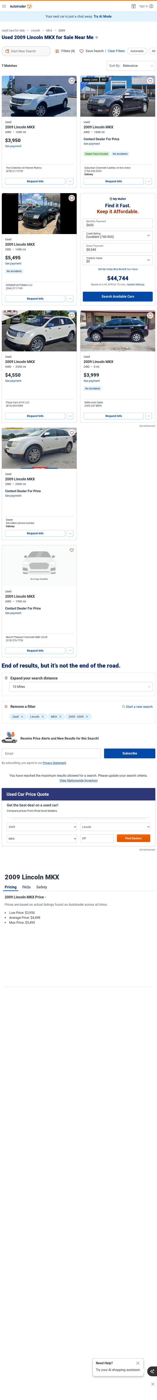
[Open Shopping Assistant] (152, 1371)
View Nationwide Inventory (78, 780)
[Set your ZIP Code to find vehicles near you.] (97, 37)
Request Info (35, 181)
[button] (133, 6)
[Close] (138, 1363)
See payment (13, 146)
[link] (120, 154)
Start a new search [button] (139, 707)
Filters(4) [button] (68, 51)
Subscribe (129, 753)
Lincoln (35, 30)
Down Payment (94, 246)
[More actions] (70, 181)
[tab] (10, 887)
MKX (49, 30)
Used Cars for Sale (13, 30)
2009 (61, 30)
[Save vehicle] (71, 80)
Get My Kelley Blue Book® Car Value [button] (118, 269)
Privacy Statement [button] (54, 762)
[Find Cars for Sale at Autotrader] (21, 6)
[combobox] (26, 51)
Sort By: (114, 66)
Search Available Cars (118, 296)
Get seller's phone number (20, 523)
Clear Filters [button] (116, 51)
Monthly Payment (96, 221)
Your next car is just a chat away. (79, 16)
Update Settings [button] (135, 284)
